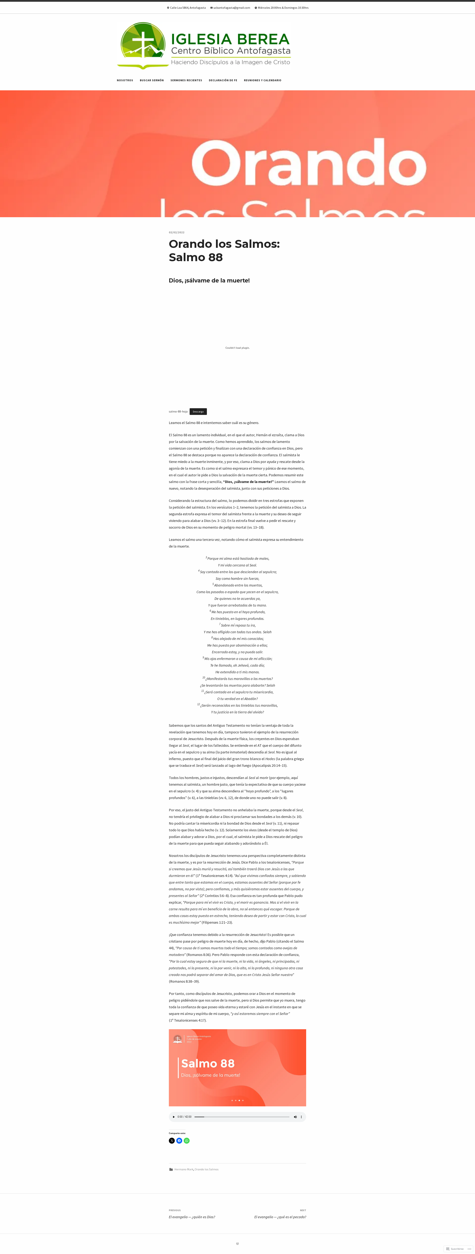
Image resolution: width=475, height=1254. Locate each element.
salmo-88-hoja (178, 411)
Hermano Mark (183, 1169)
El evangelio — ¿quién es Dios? (192, 1214)
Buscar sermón (152, 80)
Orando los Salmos (207, 1169)
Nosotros (125, 80)
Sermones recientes (186, 80)
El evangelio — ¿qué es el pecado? (280, 1214)
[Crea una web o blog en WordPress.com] (237, 1243)
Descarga (198, 411)
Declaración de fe (223, 80)
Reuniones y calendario (262, 80)
